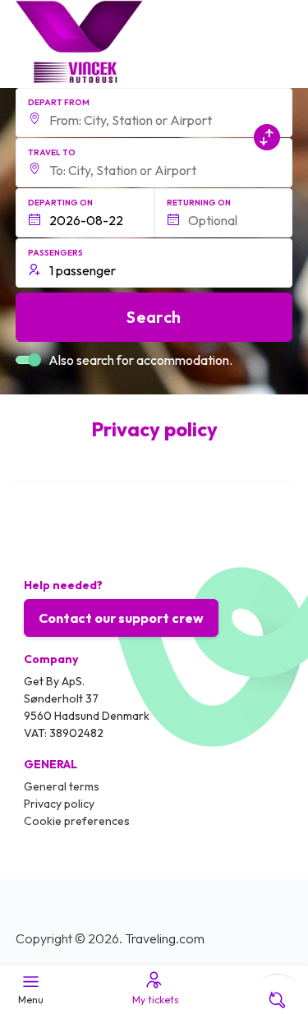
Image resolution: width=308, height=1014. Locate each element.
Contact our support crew (121, 618)
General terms (61, 786)
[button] (154, 112)
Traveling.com (165, 938)
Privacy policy (59, 803)
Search (153, 317)
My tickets (155, 999)
